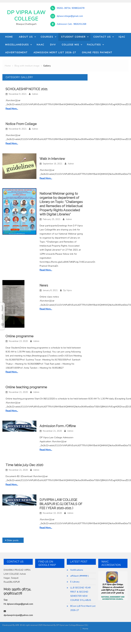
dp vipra (67, 290)
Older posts (13, 540)
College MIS (70, 44)
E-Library (74, 581)
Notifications (76, 569)
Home (9, 36)
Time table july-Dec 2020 (24, 465)
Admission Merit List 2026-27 (55, 52)
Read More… (12, 108)
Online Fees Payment (97, 52)
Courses (47, 36)
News (44, 285)
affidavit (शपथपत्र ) (79, 575)
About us (26, 36)
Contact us (102, 36)
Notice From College (21, 124)
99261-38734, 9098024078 (70, 8)
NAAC (40, 44)
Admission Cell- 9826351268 (71, 24)
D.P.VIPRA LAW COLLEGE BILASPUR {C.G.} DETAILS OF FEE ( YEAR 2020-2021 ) (61, 504)
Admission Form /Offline (58, 426)
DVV (53, 44)
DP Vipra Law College (26, 15)
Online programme (20, 336)
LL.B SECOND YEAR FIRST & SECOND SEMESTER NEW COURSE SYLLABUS (80, 594)
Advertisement (16, 52)
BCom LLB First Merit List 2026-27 (82, 608)
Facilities (94, 44)
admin (35, 94)
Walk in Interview (52, 159)
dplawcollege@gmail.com (70, 16)
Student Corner (73, 36)
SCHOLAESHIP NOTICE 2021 (27, 89)
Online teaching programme (26, 387)
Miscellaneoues (17, 44)
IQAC (122, 36)
